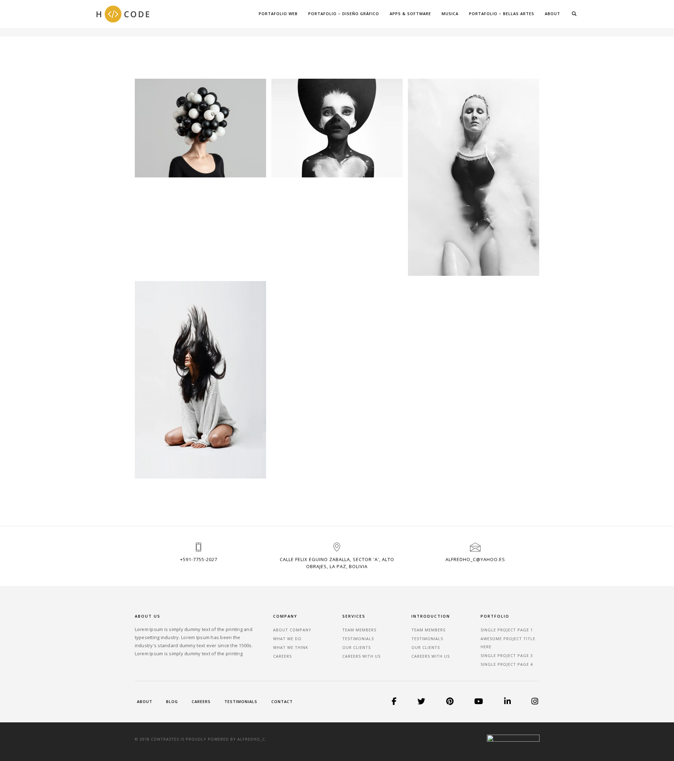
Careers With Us (361, 656)
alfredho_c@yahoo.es (475, 559)
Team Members (359, 629)
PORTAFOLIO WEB (278, 13)
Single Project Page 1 (507, 629)
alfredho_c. (251, 739)
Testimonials (358, 638)
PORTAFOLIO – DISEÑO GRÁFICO (343, 13)
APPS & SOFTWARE (410, 13)
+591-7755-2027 (198, 559)
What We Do (287, 638)
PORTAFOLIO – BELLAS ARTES (501, 13)
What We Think (290, 647)
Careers (282, 656)
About (144, 701)
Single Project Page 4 (507, 664)
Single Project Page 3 (507, 655)
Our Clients (356, 647)
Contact (282, 701)
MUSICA (450, 13)
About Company (292, 629)
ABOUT (552, 13)
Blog (172, 701)
